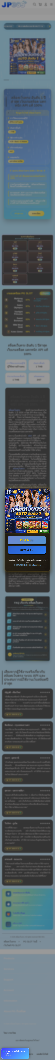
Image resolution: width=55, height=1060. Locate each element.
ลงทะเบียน (27, 549)
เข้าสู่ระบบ (27, 540)
